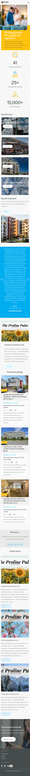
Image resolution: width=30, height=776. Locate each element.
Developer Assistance (11, 123)
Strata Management (10, 143)
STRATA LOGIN (5, 753)
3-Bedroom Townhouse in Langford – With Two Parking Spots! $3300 (14, 397)
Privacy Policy (25, 771)
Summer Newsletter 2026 (14, 345)
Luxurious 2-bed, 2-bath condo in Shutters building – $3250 (14, 449)
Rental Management (10, 163)
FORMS (3, 756)
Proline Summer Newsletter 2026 (10, 586)
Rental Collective (9, 199)
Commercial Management (13, 182)
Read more (6, 606)
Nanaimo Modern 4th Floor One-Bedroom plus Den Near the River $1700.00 (14, 501)
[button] (28, 279)
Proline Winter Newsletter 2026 (10, 694)
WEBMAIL (3, 758)
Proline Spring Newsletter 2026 (10, 640)
